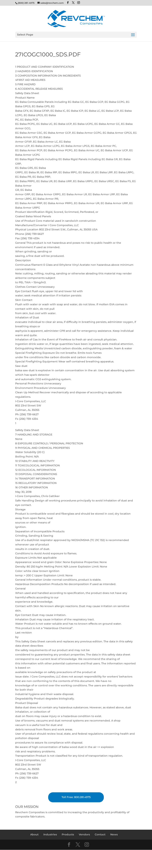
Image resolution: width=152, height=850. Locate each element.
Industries (50, 834)
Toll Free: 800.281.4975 (76, 797)
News (114, 834)
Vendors (84, 834)
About (34, 834)
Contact (100, 834)
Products (68, 834)
